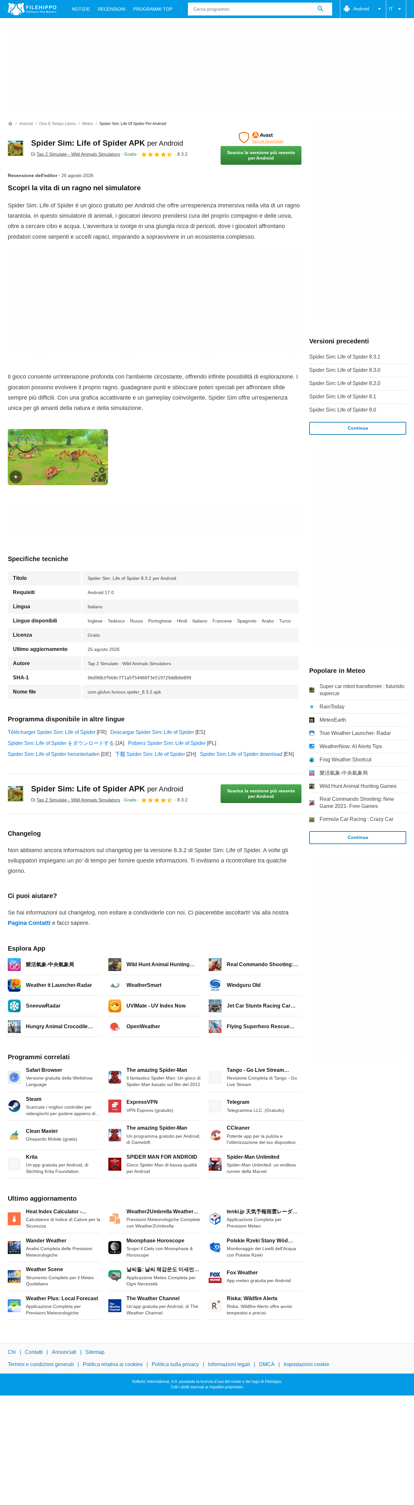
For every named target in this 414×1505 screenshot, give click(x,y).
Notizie (81, 9)
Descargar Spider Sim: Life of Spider (152, 732)
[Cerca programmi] (320, 9)
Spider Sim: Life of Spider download (241, 754)
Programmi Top (152, 9)
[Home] (10, 124)
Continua (358, 428)
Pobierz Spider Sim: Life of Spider (167, 743)
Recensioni (111, 9)
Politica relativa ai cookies (113, 1364)
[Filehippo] (32, 9)
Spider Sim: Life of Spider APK (107, 143)
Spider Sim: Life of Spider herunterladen (54, 754)
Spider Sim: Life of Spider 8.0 (342, 410)
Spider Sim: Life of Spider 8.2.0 (344, 383)
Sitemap (94, 1352)
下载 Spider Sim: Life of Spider (150, 754)
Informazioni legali (229, 1364)
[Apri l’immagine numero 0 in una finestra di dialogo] (58, 457)
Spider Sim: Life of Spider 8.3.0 (344, 370)
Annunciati (64, 1352)
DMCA (267, 1364)
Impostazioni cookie (306, 1364)
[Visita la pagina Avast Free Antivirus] (261, 137)
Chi (12, 1352)
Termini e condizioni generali (41, 1364)
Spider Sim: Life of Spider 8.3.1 (344, 357)
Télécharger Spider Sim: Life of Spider (51, 732)
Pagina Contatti (29, 923)
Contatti (34, 1352)
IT (391, 8)
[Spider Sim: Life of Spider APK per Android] (15, 148)
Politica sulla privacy (175, 1364)
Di (75, 154)
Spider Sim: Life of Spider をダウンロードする (61, 743)
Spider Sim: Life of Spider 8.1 (342, 396)
